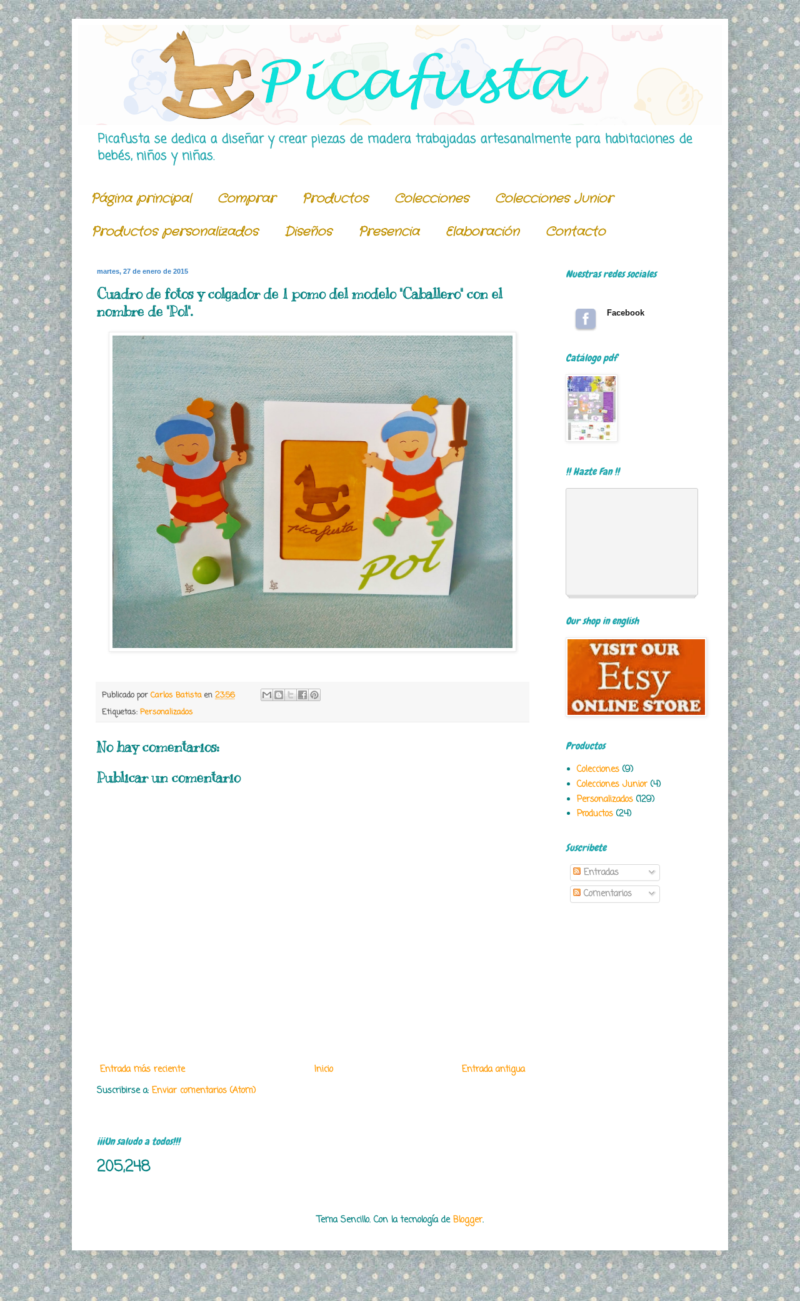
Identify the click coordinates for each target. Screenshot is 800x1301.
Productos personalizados (174, 231)
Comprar (247, 198)
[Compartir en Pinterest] (314, 695)
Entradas (600, 872)
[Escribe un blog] (278, 695)
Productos (335, 198)
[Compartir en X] (290, 695)
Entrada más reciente (142, 1069)
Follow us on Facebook (586, 319)
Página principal (141, 198)
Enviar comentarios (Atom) (204, 1090)
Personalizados (166, 712)
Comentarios (606, 893)
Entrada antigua (493, 1069)
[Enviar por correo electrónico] (267, 695)
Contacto (576, 231)
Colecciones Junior (554, 198)
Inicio (323, 1069)
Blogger (467, 1220)
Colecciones (431, 198)
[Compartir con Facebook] (302, 695)
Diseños (308, 231)
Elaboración (482, 231)
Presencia (388, 231)
